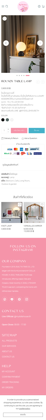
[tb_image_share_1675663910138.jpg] (23, 44)
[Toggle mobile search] (6, 6)
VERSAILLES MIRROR (33, 226)
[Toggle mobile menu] (3, 6)
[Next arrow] (40, 43)
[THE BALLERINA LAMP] (43, 82)
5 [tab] (27, 77)
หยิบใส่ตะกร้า (19, 130)
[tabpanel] (23, 44)
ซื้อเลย (36, 130)
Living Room (24, 181)
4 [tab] (23, 77)
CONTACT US (8, 357)
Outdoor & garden (9, 184)
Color (4, 116)
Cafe (17, 181)
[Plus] (8, 129)
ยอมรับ (23, 415)
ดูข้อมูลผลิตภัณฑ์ (10, 165)
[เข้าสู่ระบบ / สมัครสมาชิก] (39, 6)
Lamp (12, 177)
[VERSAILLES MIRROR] (34, 212)
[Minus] (8, 132)
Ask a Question (30, 138)
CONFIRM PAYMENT (11, 377)
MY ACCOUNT (8, 372)
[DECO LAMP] (38, 82)
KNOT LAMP (6, 226)
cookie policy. (24, 409)
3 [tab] (21, 77)
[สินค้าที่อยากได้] (5, 19)
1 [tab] (17, 77)
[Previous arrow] (6, 43)
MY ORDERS (7, 388)
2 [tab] (19, 77)
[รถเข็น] (43, 6)
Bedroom (10, 181)
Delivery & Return (11, 138)
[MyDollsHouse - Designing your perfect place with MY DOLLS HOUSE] (23, 6)
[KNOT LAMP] (11, 212)
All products (9, 341)
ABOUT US (7, 352)
